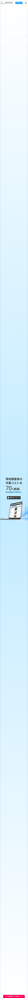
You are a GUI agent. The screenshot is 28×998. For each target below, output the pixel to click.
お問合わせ (19, 2)
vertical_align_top (26, 996)
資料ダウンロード (15, 497)
